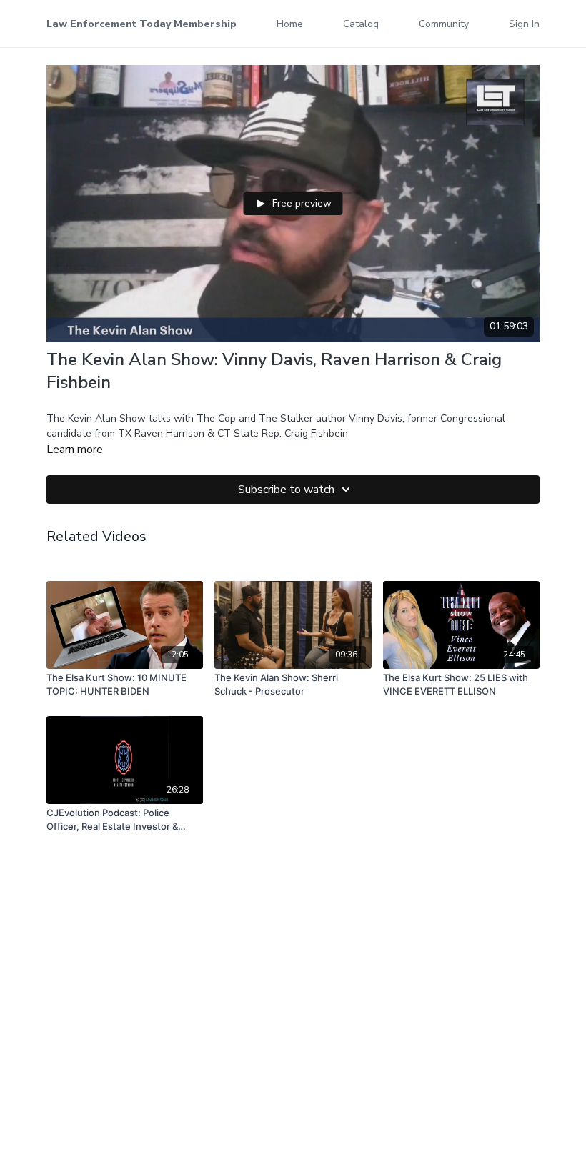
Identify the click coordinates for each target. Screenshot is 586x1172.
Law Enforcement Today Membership (141, 24)
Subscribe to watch (286, 489)
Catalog (361, 24)
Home (290, 24)
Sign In (524, 24)
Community (444, 24)
